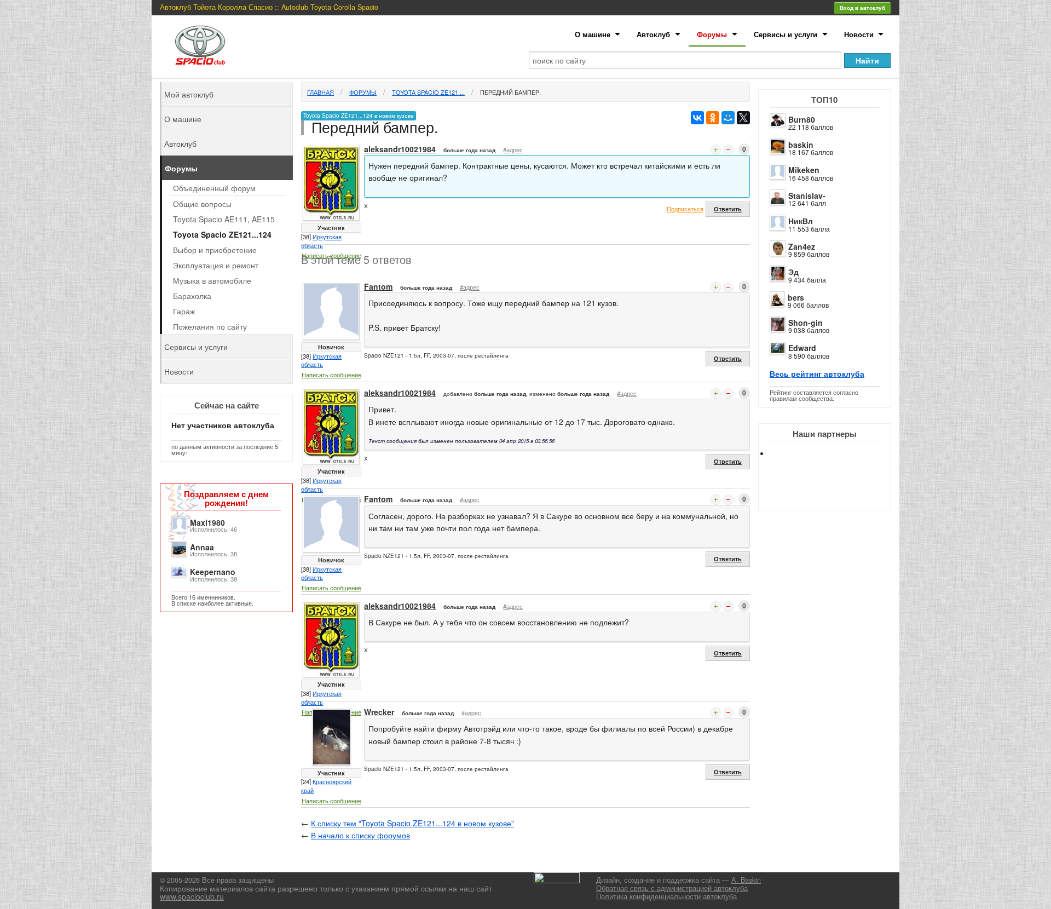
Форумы (712, 34)
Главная (320, 92)
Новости (859, 34)
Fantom (378, 286)
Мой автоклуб (188, 94)
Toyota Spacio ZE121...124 (222, 234)
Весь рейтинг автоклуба (817, 373)
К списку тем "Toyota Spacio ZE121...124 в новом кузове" (412, 823)
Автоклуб (653, 34)
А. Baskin (746, 880)
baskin (800, 144)
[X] (743, 117)
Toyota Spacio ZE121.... (428, 92)
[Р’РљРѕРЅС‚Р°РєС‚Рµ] (697, 117)
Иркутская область (321, 241)
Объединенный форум (214, 187)
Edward (802, 347)
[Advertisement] (834, 492)
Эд (793, 271)
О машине (592, 34)
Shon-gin (805, 322)
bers (796, 297)
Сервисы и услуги (785, 34)
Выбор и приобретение (215, 249)
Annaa (202, 547)
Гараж (184, 311)
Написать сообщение (331, 374)
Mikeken (803, 169)
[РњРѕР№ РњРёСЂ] (728, 117)
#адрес (513, 149)
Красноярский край (326, 786)
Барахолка (192, 295)
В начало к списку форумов (360, 835)
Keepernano (212, 571)
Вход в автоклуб (862, 7)
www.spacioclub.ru (192, 896)
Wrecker (379, 711)
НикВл (800, 220)
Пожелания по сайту (210, 326)
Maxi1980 (207, 522)
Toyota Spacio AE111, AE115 (224, 219)
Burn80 (801, 119)
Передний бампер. (510, 92)
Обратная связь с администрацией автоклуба (672, 888)
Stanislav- (806, 195)
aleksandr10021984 (400, 148)
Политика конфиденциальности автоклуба (666, 896)
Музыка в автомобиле (212, 280)
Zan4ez (801, 246)
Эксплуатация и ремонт (215, 265)
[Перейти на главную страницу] (200, 45)
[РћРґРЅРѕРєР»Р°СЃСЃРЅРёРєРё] (712, 117)
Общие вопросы (202, 203)
